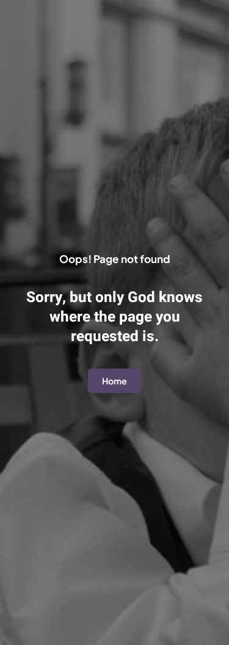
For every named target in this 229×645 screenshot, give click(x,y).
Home (114, 380)
